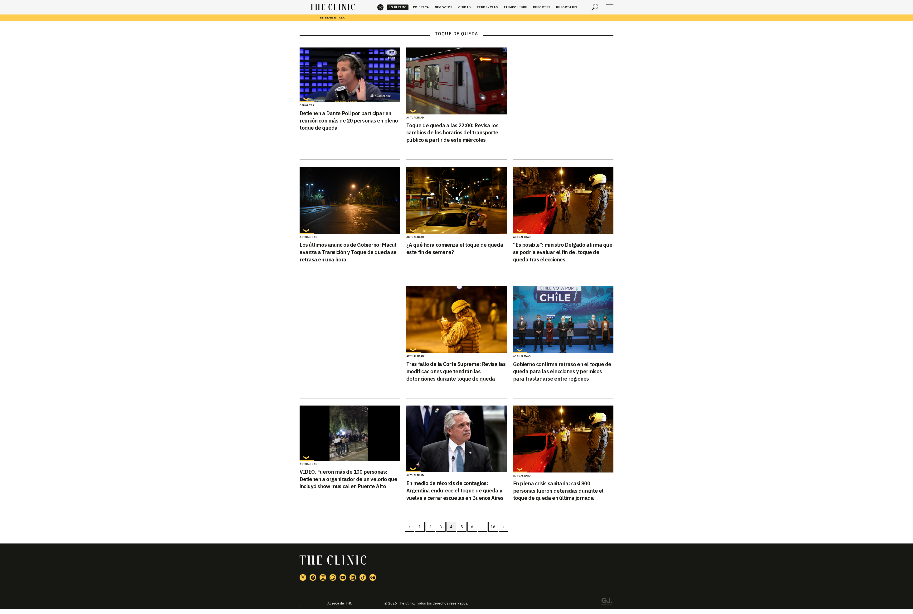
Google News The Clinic (372, 577)
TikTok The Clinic (362, 577)
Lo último (398, 7)
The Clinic (380, 7)
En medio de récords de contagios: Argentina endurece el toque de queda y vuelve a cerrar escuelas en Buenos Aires (454, 490)
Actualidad (415, 117)
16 (493, 526)
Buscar (595, 7)
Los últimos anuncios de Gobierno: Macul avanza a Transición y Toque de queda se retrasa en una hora (348, 252)
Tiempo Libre (515, 7)
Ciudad (464, 7)
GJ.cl (607, 602)
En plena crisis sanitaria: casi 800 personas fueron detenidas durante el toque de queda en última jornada (558, 490)
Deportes (541, 7)
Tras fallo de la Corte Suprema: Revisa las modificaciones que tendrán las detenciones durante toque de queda (456, 371)
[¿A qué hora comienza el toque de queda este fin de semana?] (456, 200)
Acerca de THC (339, 603)
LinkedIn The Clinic (353, 577)
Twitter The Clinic (303, 577)
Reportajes (566, 7)
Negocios (443, 7)
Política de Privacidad (339, 610)
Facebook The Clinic (313, 577)
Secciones (609, 7)
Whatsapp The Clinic (333, 577)
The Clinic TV (343, 577)
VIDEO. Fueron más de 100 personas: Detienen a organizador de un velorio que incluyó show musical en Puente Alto (348, 479)
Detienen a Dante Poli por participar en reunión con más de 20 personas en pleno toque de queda (349, 120)
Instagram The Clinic (323, 577)
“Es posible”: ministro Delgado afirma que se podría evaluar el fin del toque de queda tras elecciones (562, 252)
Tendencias (487, 7)
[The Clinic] (332, 7)
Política (421, 7)
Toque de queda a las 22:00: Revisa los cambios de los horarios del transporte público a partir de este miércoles (452, 132)
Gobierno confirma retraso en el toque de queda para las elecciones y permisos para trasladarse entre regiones (562, 371)
